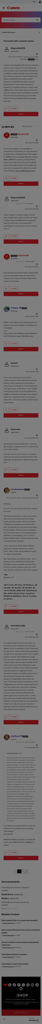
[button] (39, 3)
